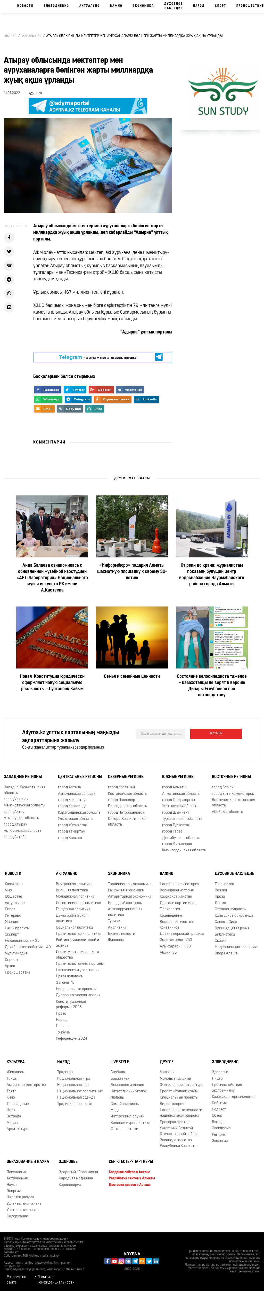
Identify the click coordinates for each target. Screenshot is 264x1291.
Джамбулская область (181, 838)
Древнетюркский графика (182, 934)
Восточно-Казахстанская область (233, 802)
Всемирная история (177, 890)
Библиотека (225, 935)
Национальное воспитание (80, 1091)
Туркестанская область (182, 819)
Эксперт (12, 935)
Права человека (69, 976)
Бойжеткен (120, 1079)
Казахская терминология (233, 1097)
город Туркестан (176, 825)
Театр (11, 1091)
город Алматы (174, 787)
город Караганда (72, 806)
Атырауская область (21, 818)
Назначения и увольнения (77, 970)
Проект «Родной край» (179, 1091)
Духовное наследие (173, 6)
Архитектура (17, 1129)
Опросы (11, 960)
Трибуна (63, 1033)
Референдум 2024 (71, 1039)
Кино (11, 1098)
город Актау (14, 812)
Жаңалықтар (31, 36)
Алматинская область (181, 794)
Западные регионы (23, 777)
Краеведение (171, 916)
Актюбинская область (22, 831)
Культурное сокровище (234, 916)
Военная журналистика (130, 1123)
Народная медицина (76, 1178)
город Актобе (15, 837)
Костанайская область (127, 794)
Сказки (221, 941)
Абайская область (227, 812)
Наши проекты (17, 928)
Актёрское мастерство (26, 1085)
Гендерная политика (73, 909)
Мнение (11, 922)
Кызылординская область (184, 850)
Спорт (220, 5)
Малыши (167, 1072)
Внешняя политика (72, 890)
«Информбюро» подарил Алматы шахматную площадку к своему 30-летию (132, 571)
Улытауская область (75, 819)
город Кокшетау (71, 800)
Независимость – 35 (22, 941)
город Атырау (15, 825)
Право (61, 1014)
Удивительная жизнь (24, 1204)
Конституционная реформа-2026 (71, 1004)
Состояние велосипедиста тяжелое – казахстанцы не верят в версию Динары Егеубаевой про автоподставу (212, 686)
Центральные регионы (80, 777)
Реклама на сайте (16, 1280)
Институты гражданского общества (77, 954)
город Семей (223, 787)
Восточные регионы (231, 777)
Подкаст (219, 1109)
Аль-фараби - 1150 (175, 946)
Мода (115, 1110)
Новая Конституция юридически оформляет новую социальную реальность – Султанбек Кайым (52, 682)
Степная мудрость (230, 909)
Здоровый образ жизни (78, 1172)
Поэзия (221, 890)
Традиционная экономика (130, 884)
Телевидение (18, 1104)
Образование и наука (28, 1162)
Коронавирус (70, 1185)
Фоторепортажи (124, 1129)
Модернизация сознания (236, 947)
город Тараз (172, 832)
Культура (16, 1062)
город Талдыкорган (178, 800)
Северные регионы (126, 777)
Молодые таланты (175, 1079)
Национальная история (179, 884)
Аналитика (117, 928)
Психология (17, 1172)
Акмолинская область (76, 794)
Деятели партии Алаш (178, 903)
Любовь (117, 1098)
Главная (10, 36)
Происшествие (17, 973)
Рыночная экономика (126, 890)
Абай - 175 (168, 953)
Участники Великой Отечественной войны (178, 1131)
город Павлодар (121, 800)
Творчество (224, 884)
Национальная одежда (76, 1098)
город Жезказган (72, 825)
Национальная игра (73, 1079)
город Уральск (16, 799)
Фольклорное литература (181, 1085)
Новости (25, 5)
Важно (116, 5)
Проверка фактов (174, 1122)
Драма (220, 903)
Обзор (217, 1116)
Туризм (114, 921)
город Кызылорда (177, 844)
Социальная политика (74, 928)
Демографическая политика (71, 918)
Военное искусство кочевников (176, 924)
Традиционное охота (74, 1104)
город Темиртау (71, 832)
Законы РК (65, 983)
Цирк (11, 1110)
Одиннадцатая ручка (232, 928)
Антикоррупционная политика (125, 912)
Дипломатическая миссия (78, 995)
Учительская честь (22, 1210)
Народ (199, 5)
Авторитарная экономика (129, 897)
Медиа (12, 1123)
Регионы (219, 1135)
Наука (12, 1185)
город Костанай (121, 787)
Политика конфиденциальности (56, 1280)
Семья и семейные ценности (132, 676)
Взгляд (217, 1122)
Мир (8, 890)
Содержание (17, 1216)
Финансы (116, 940)
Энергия (14, 1191)
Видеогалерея (172, 1104)
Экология (220, 1141)
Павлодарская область (127, 806)
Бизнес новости (121, 934)
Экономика (143, 5)
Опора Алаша (226, 953)
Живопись (15, 1072)
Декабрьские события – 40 (28, 947)
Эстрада (14, 1116)
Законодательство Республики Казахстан (179, 1143)
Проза (220, 897)
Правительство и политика (78, 934)
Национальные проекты (76, 989)
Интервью (13, 916)
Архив (10, 966)
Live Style (120, 1062)
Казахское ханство (176, 897)
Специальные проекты (179, 1098)
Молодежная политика (75, 897)
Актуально (89, 5)
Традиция (65, 1072)
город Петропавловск (126, 813)
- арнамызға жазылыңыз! (98, 357)
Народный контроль (125, 903)
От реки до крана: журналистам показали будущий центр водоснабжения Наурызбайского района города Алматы (211, 575)
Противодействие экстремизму (227, 1087)
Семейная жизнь (125, 1104)
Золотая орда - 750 (176, 940)
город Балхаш (70, 838)
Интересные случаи (127, 1116)
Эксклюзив (221, 1128)
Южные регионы (178, 777)
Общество (13, 897)
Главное (63, 1026)
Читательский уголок (129, 1091)
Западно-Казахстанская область (24, 790)
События (219, 1103)
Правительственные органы (80, 964)
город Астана (69, 787)
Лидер (217, 1079)
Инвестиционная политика (78, 903)
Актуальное (15, 903)
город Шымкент (175, 813)
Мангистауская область (24, 805)
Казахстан (14, 884)
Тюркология (170, 909)
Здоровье (220, 1072)
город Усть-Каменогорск (233, 794)
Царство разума (20, 1197)
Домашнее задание (127, 1085)
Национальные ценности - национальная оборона (182, 1113)
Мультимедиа (16, 953)
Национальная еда (73, 1085)
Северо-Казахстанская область (127, 821)
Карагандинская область (79, 813)
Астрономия (17, 1178)
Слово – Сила (226, 922)
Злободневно (56, 5)
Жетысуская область (180, 806)
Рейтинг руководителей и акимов (77, 942)
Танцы (12, 1079)
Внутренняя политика (74, 884)
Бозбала (118, 1072)
